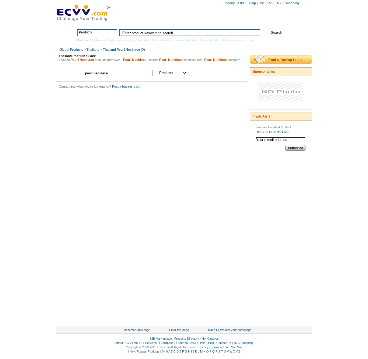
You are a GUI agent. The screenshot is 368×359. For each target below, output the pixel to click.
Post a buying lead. (126, 86)
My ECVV (266, 3)
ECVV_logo (83, 12)
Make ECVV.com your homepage (229, 330)
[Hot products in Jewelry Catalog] (281, 104)
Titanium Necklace (186, 40)
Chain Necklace (233, 40)
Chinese (306, 3)
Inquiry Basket (235, 3)
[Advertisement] (271, 242)
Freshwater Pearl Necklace (108, 40)
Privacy (204, 347)
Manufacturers (222, 21)
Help (252, 3)
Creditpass (166, 342)
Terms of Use (220, 347)
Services (288, 21)
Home (147, 21)
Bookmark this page (137, 330)
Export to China (186, 342)
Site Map (236, 347)
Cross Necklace (210, 40)
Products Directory (181, 21)
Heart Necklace (162, 40)
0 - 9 (165, 351)
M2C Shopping (288, 3)
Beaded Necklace (139, 40)
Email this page (179, 330)
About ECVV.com (126, 342)
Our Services (148, 342)
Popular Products (148, 351)
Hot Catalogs (258, 21)
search (218, 73)
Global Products (72, 49)
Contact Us (223, 342)
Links (202, 342)
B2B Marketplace (161, 338)
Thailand (92, 49)
